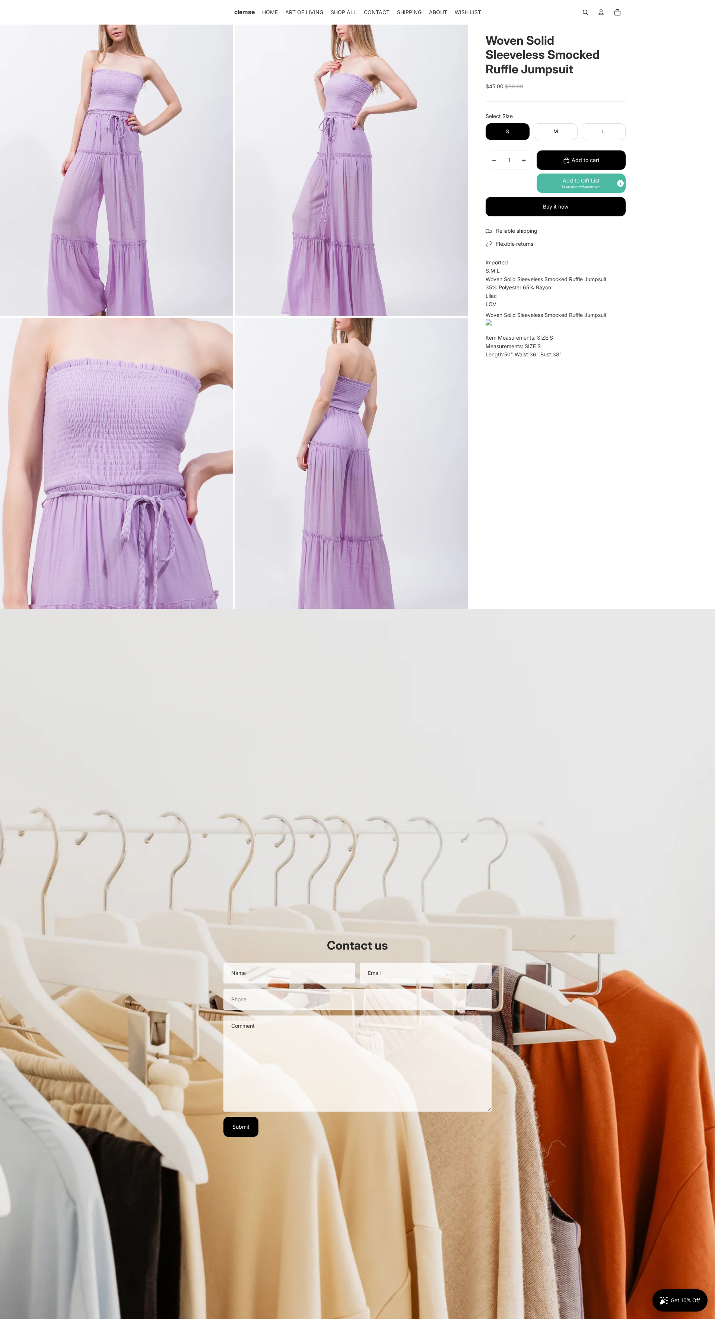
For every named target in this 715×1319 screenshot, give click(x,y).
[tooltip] (620, 183)
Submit (241, 1126)
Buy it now (555, 207)
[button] (581, 183)
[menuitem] (270, 12)
